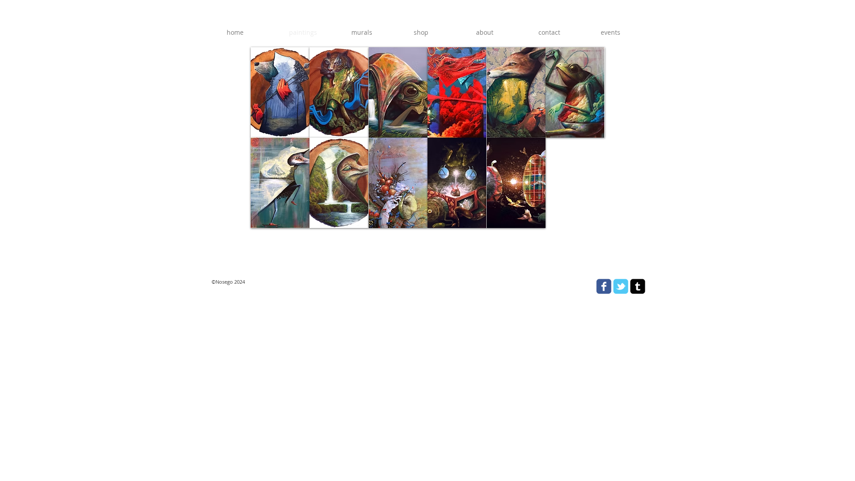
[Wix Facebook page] (603, 286)
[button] (280, 92)
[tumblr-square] (637, 286)
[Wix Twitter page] (620, 286)
